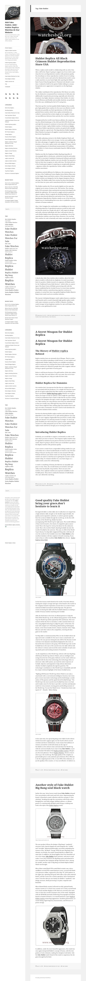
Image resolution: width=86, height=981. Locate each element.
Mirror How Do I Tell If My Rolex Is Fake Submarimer (11, 187)
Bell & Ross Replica (9, 108)
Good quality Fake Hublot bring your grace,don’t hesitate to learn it (52, 503)
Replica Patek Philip (10, 156)
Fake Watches (12, 246)
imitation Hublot (8, 262)
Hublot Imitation (8, 251)
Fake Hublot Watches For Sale (12, 76)
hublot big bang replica (12, 68)
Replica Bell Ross (9, 146)
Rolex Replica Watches (10, 166)
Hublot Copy (8, 248)
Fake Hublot (9, 224)
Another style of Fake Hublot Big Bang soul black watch (54, 786)
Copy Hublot (7, 220)
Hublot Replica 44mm (10, 543)
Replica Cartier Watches (10, 151)
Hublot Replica (8, 48)
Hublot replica (60, 350)
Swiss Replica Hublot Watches (46, 485)
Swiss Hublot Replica (9, 288)
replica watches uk (9, 81)
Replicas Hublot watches (61, 751)
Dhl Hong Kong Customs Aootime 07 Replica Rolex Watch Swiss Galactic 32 (11, 192)
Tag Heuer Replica (9, 171)
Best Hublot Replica (10, 219)
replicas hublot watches (12, 55)
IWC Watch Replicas (10, 132)
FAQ (6, 84)
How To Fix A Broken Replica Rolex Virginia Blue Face (12, 183)
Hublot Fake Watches (11, 250)
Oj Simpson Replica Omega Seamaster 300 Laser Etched (11, 201)
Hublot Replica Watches (10, 129)
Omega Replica (8, 134)
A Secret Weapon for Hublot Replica (53, 333)
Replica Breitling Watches (11, 148)
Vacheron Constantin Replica (12, 173)
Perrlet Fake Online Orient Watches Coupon (11, 197)
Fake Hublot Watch (9, 226)
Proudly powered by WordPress (42, 977)
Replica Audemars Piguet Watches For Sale (11, 142)
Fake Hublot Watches (44, 317)
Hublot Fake (15, 248)
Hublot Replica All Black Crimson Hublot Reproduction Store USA (55, 61)
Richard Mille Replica (10, 163)
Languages (7, 86)
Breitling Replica (9, 110)
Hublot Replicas (54, 805)
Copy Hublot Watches (11, 222)
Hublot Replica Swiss (11, 260)
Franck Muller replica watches (12, 524)
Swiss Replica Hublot (10, 79)
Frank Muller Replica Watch (12, 118)
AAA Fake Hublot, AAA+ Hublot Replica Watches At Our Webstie (12, 27)
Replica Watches (59, 753)
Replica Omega (8, 153)
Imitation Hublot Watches (10, 263)
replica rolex (9, 277)
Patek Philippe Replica (10, 139)
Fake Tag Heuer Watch (10, 115)
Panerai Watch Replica (10, 137)
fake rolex (8, 243)
